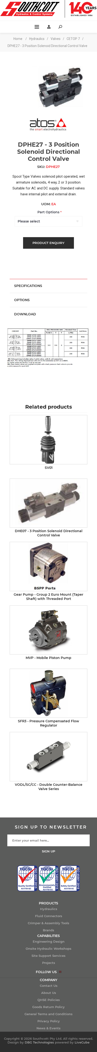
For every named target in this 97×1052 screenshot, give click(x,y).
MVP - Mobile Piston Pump (48, 658)
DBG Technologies (39, 1042)
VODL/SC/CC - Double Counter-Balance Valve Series (48, 787)
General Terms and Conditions (48, 1014)
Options (22, 300)
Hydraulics (48, 909)
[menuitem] (48, 908)
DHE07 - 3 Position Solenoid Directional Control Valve (48, 533)
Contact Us (48, 986)
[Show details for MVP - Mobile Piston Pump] (48, 630)
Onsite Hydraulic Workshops (48, 948)
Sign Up (48, 851)
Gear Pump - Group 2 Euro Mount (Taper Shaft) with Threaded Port (48, 596)
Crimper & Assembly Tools (48, 923)
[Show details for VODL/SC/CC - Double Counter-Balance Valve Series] (48, 756)
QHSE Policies (48, 1000)
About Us (48, 993)
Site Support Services (48, 956)
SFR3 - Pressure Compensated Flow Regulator (48, 723)
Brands (48, 930)
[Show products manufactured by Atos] (48, 135)
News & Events (48, 1028)
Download (25, 314)
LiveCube (82, 1042)
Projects (48, 963)
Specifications (28, 286)
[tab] (48, 286)
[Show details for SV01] (48, 439)
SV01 (49, 468)
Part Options (48, 212)
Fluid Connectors (48, 916)
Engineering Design (49, 941)
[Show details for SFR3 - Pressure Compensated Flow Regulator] (48, 693)
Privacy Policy (48, 1021)
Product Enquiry (48, 243)
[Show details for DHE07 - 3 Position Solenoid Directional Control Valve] (48, 503)
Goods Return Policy (48, 1007)
